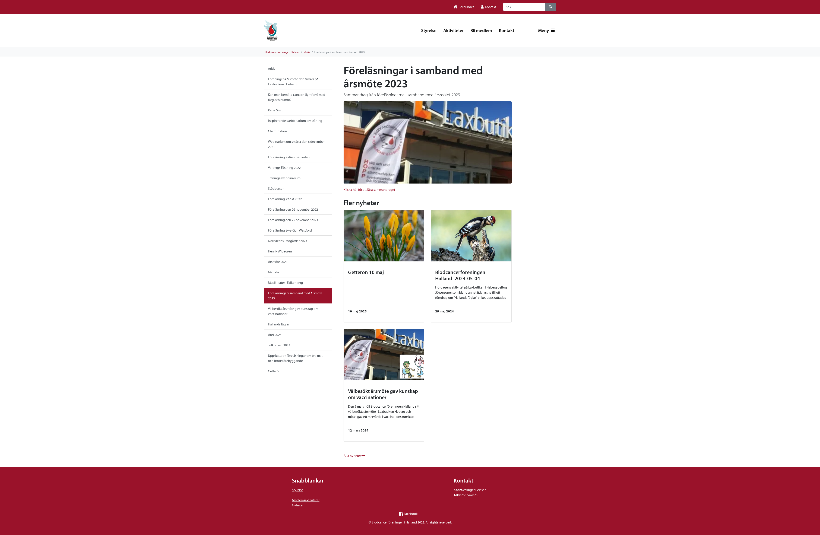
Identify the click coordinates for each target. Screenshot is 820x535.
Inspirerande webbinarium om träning (295, 120)
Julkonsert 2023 (279, 345)
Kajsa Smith (276, 110)
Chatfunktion (277, 131)
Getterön (274, 371)
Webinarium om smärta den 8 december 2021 (296, 144)
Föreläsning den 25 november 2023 (293, 220)
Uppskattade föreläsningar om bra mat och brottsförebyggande (295, 358)
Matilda (273, 272)
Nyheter (297, 505)
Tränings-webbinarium (284, 178)
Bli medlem (481, 30)
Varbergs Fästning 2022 (284, 167)
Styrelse (428, 30)
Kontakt (506, 30)
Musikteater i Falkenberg (285, 282)
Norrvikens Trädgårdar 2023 (287, 241)
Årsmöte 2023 (277, 261)
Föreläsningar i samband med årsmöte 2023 (295, 295)
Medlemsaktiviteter (305, 500)
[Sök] (550, 7)
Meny (544, 30)
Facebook (411, 514)
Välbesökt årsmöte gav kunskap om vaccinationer (293, 311)
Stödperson (276, 188)
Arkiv (307, 52)
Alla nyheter (353, 455)
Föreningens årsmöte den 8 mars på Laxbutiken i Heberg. (293, 81)
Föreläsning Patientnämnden (289, 157)
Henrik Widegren (280, 251)
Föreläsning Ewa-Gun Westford (290, 230)
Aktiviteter (453, 30)
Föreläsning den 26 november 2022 (293, 209)
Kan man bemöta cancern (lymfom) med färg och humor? (296, 97)
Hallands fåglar (278, 324)
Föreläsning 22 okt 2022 (285, 199)
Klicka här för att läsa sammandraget (369, 189)
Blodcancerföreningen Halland (282, 52)
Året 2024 (274, 334)
